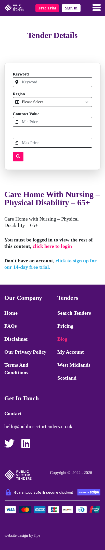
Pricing (65, 326)
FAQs (10, 326)
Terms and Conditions (16, 368)
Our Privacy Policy (25, 352)
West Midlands (73, 365)
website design (16, 535)
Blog (62, 339)
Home (11, 313)
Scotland (66, 378)
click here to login (52, 246)
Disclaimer (16, 339)
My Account (70, 352)
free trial (47, 8)
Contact (13, 413)
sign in (71, 8)
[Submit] (18, 156)
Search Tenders (74, 313)
